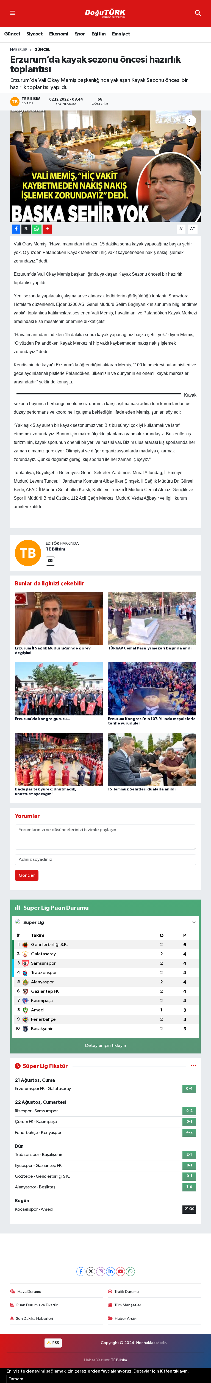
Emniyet (121, 34)
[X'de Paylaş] (26, 229)
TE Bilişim (119, 1360)
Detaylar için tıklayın (105, 1045)
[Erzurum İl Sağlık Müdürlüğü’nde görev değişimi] (59, 618)
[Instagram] (100, 1271)
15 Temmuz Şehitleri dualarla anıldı (142, 789)
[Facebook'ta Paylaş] (16, 229)
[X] (90, 1271)
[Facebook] (80, 1271)
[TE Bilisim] (28, 553)
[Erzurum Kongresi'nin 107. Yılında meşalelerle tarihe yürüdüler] (152, 689)
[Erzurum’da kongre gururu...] (59, 689)
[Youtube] (120, 1271)
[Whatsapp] (130, 1271)
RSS (55, 1343)
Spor (80, 34)
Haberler (18, 50)
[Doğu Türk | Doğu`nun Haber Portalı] (105, 13)
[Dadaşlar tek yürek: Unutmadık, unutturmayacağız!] (59, 759)
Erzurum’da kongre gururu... (42, 719)
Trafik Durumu (126, 1292)
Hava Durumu (29, 1292)
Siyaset (34, 34)
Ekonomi (58, 34)
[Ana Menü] (12, 13)
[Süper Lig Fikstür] (193, 1066)
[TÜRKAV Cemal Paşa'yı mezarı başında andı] (152, 618)
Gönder (27, 875)
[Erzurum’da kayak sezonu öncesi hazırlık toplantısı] (105, 166)
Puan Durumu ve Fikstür (37, 1305)
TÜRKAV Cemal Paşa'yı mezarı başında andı (149, 648)
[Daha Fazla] (47, 229)
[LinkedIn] (110, 1271)
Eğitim (98, 34)
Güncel (12, 34)
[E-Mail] (50, 561)
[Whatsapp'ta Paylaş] (36, 229)
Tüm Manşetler (127, 1305)
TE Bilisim (55, 549)
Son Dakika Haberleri (34, 1318)
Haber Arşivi (126, 1318)
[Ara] (198, 13)
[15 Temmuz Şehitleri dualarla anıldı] (152, 759)
